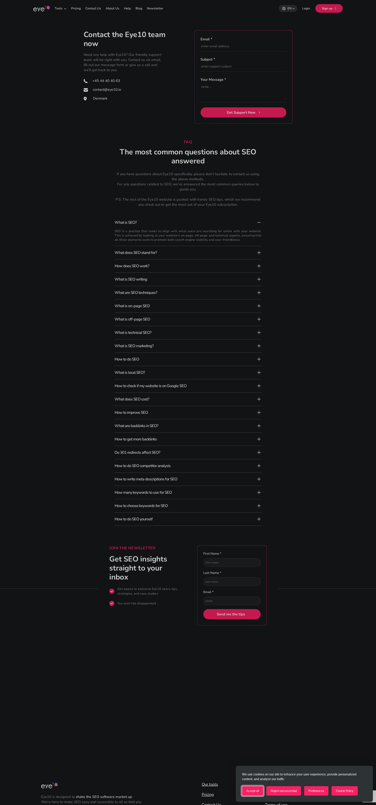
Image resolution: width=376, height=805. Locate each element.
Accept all (252, 790)
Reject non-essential (284, 790)
